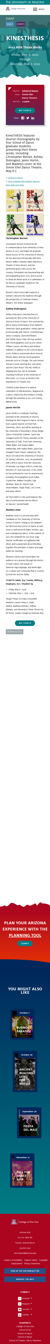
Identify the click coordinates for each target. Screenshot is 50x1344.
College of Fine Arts (25, 1326)
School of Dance (30, 91)
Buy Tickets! (25, 110)
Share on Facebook (22, 118)
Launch (25, 943)
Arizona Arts (15, 9)
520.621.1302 (25, 1248)
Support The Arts (25, 1279)
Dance (10, 24)
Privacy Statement (32, 1263)
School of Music (25, 1337)
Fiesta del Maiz (29, 1122)
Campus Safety (30, 1260)
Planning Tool (25, 935)
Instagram (26, 1304)
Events (21, 24)
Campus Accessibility (13, 1260)
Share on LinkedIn (32, 118)
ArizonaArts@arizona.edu (25, 1253)
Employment (16, 1263)
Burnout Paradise (22, 1024)
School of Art (25, 1330)
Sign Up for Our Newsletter (25, 1271)
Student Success (14, 632)
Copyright (43, 1260)
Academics (25, 1323)
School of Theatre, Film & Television (25, 1340)
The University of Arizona (25, 1222)
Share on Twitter (27, 118)
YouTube (25, 1309)
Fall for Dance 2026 (22, 1171)
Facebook (25, 1298)
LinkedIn (25, 1315)
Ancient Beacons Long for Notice (25, 1071)
